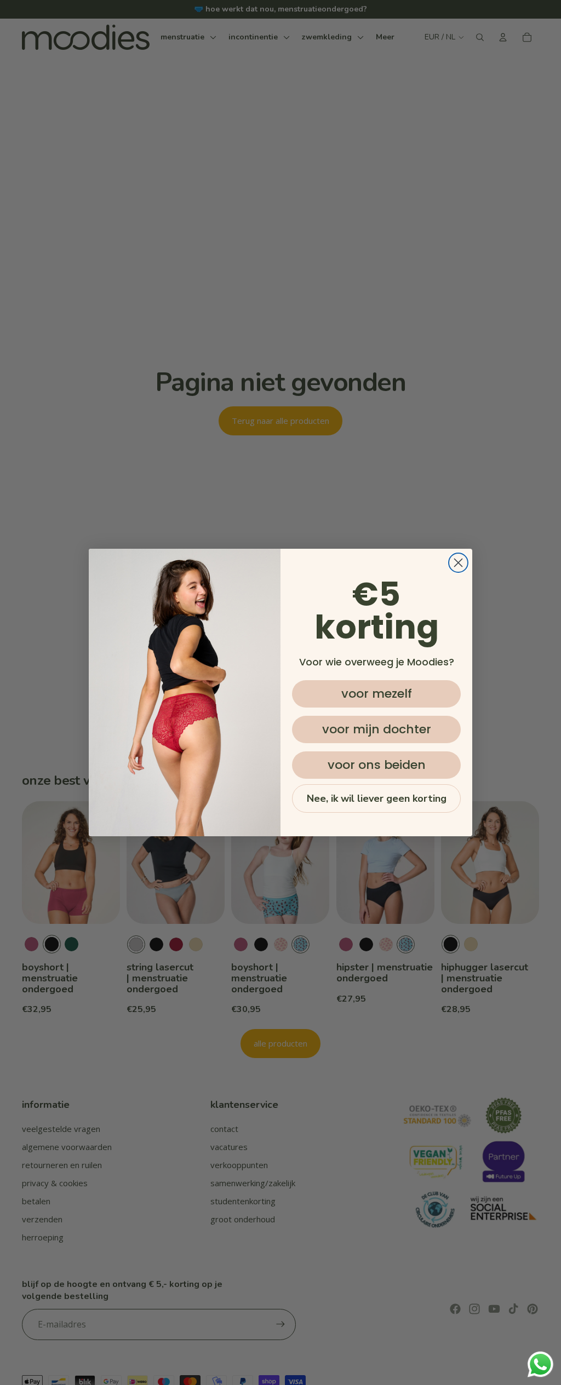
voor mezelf (376, 693)
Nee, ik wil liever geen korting (376, 798)
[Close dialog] (458, 562)
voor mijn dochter (376, 729)
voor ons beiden (377, 764)
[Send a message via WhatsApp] (540, 1364)
